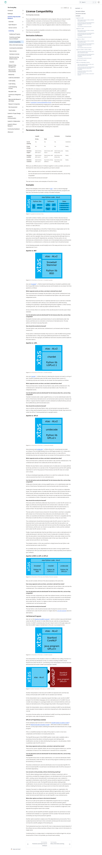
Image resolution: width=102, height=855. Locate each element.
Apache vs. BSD (80, 18)
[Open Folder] (23, 10)
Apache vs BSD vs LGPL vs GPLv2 (83, 49)
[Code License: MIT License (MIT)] (65, 7)
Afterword (10, 132)
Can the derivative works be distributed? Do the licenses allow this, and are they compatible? (86, 24)
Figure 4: (28, 445)
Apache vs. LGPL (80, 28)
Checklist (11, 62)
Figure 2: (28, 280)
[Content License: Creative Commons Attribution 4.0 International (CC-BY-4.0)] (62, 7)
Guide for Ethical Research (12, 125)
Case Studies (12, 110)
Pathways (10, 13)
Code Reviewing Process (13, 87)
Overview (11, 21)
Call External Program (81, 60)
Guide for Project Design (14, 113)
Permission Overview (81, 13)
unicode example (61, 611)
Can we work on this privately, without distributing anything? (85, 71)
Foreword (10, 10)
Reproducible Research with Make (15, 100)
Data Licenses (13, 51)
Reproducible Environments (12, 70)
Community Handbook (14, 129)
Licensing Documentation (16, 48)
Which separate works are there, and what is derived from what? (86, 20)
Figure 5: (28, 577)
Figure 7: (28, 688)
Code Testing (12, 84)
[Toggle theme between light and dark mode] (99, 2)
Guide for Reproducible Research (14, 17)
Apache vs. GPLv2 (80, 39)
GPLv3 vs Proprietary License (83, 62)
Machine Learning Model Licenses (14, 58)
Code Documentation (14, 77)
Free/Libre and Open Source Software (14, 38)
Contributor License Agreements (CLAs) (41, 102)
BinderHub (11, 74)
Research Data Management (12, 66)
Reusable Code (12, 91)
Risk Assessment (13, 107)
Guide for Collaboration (14, 121)
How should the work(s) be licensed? (84, 26)
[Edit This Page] (68, 7)
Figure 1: (28, 214)
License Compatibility (14, 42)
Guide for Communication (12, 117)
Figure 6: (28, 654)
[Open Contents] (82, 8)
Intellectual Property (14, 34)
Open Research (13, 24)
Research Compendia (14, 104)
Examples (78, 15)
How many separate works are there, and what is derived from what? (85, 52)
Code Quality (12, 80)
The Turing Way (12, 7)
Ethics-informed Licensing (16, 45)
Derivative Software (80, 11)
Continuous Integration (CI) (15, 95)
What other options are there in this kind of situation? (86, 74)
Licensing (11, 31)
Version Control (13, 27)
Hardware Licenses (14, 54)
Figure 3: (28, 372)
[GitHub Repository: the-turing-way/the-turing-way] (67, 7)
